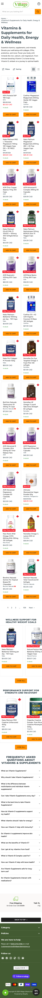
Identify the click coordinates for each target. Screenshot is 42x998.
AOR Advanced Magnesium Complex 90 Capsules (8, 493)
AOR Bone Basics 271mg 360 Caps (29, 276)
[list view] (38, 69)
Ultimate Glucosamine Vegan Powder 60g (30, 492)
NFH (4, 100)
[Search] (38, 11)
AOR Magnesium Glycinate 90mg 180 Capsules (31, 448)
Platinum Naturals (28, 584)
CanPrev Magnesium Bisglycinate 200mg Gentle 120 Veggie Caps (31, 99)
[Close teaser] (32, 988)
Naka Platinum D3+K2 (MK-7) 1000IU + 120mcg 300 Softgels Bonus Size (10, 233)
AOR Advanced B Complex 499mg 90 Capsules (31, 189)
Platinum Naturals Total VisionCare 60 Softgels (31, 580)
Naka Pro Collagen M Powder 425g (10, 359)
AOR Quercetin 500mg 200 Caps (10, 276)
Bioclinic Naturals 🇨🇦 (9, 409)
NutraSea (26, 367)
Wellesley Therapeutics (30, 496)
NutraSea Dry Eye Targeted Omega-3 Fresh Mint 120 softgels (30, 361)
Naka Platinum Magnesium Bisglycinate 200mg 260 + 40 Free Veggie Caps (31, 143)
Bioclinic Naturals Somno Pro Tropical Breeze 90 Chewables (10, 581)
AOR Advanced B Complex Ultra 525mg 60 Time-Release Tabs (9, 449)
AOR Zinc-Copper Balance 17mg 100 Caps (10, 189)
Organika (29, 729)
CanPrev (26, 104)
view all (21, 681)
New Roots (6, 542)
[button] (36, 992)
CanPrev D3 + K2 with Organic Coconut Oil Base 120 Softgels (30, 318)
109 (24, 608)
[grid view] (33, 69)
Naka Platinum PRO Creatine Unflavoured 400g (10, 722)
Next (31, 608)
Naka (4, 150)
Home (3, 19)
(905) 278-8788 (17, 944)
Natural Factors (32, 656)
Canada (20, 968)
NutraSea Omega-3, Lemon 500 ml (31, 535)
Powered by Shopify (21, 994)
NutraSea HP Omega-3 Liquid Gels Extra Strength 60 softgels (30, 405)
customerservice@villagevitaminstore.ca (15, 946)
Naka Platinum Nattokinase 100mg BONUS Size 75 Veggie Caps (31, 232)
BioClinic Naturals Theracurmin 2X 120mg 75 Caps (9, 404)
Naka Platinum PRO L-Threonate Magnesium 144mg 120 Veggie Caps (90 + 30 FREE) (10, 143)
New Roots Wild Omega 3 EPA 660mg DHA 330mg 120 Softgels (10, 537)
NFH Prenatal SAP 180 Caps (10, 97)
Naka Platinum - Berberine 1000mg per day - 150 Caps (10, 317)
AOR (4, 194)
